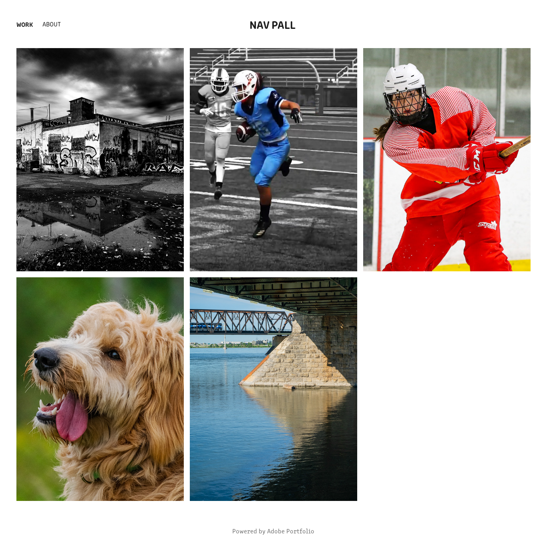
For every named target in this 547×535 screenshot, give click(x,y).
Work (24, 24)
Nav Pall (273, 24)
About (51, 24)
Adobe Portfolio (290, 531)
